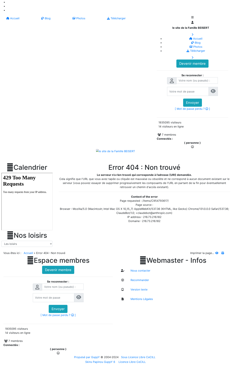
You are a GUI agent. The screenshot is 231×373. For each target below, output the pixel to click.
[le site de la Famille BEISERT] (115, 151)
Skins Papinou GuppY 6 (101, 362)
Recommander (139, 280)
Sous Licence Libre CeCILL (138, 357)
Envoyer (192, 103)
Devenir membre (192, 64)
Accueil (28, 253)
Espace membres (58, 260)
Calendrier (27, 167)
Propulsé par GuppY (87, 357)
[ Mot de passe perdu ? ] (192, 108)
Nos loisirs (27, 235)
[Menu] (192, 17)
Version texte (138, 289)
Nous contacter (140, 270)
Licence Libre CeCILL (132, 362)
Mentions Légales (141, 299)
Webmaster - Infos (173, 260)
